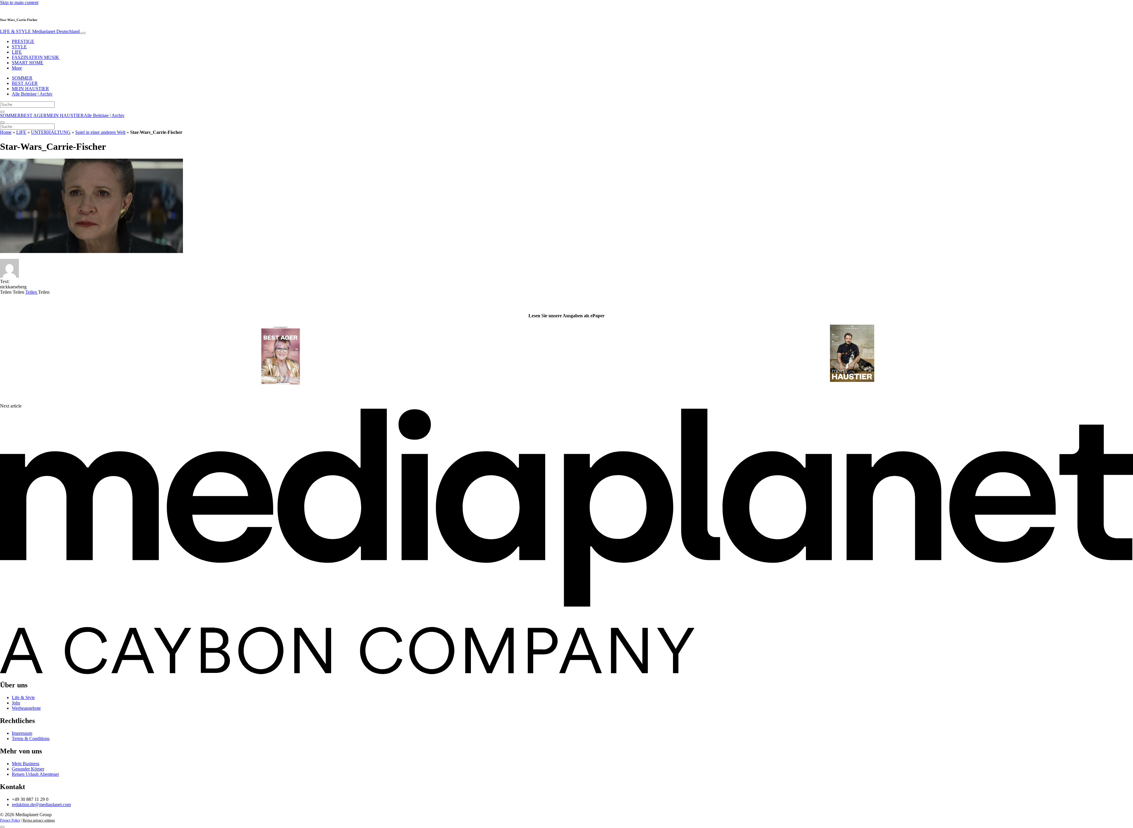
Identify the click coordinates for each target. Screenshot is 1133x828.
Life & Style (23, 697)
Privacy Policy (10, 820)
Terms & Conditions (31, 738)
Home (6, 132)
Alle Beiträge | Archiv (32, 93)
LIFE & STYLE (40, 31)
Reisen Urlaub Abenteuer (35, 774)
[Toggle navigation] (83, 33)
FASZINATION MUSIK (35, 57)
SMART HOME (27, 62)
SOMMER (22, 77)
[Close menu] (2, 122)
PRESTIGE (23, 41)
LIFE (17, 52)
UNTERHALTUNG (51, 132)
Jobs (16, 702)
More (17, 67)
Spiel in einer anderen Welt (100, 132)
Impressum (22, 733)
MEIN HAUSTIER (30, 88)
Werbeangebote (26, 708)
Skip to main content (19, 2)
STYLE (19, 46)
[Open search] (2, 112)
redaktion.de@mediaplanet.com (41, 804)
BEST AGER (25, 83)
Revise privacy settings (39, 820)
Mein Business (25, 763)
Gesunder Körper (28, 768)
